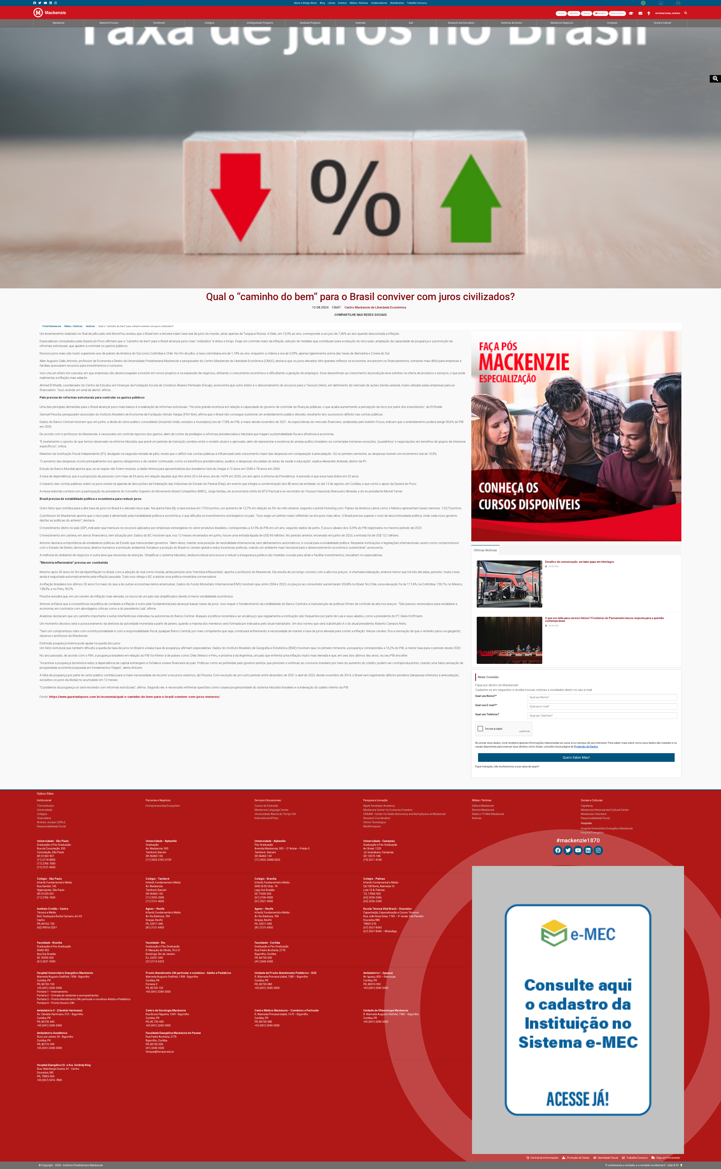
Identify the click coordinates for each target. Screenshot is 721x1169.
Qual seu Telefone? (487, 714)
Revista (586, 13)
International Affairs (667, 13)
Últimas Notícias (485, 550)
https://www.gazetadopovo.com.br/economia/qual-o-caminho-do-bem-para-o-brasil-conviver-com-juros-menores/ (134, 697)
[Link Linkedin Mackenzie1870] (50, 3)
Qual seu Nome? (486, 695)
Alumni (561, 13)
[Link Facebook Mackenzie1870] (34, 3)
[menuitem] (305, 3)
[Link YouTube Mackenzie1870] (45, 3)
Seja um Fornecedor (668, 1157)
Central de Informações (544, 1157)
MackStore (601, 13)
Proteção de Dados (586, 746)
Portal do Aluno (617, 13)
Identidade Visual (608, 1157)
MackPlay (574, 13)
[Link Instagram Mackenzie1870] (55, 3)
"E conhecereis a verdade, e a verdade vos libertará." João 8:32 (642, 1165)
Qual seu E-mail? (486, 705)
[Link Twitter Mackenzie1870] (40, 3)
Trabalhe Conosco (637, 1157)
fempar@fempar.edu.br (160, 1051)
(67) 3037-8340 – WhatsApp (380, 931)
